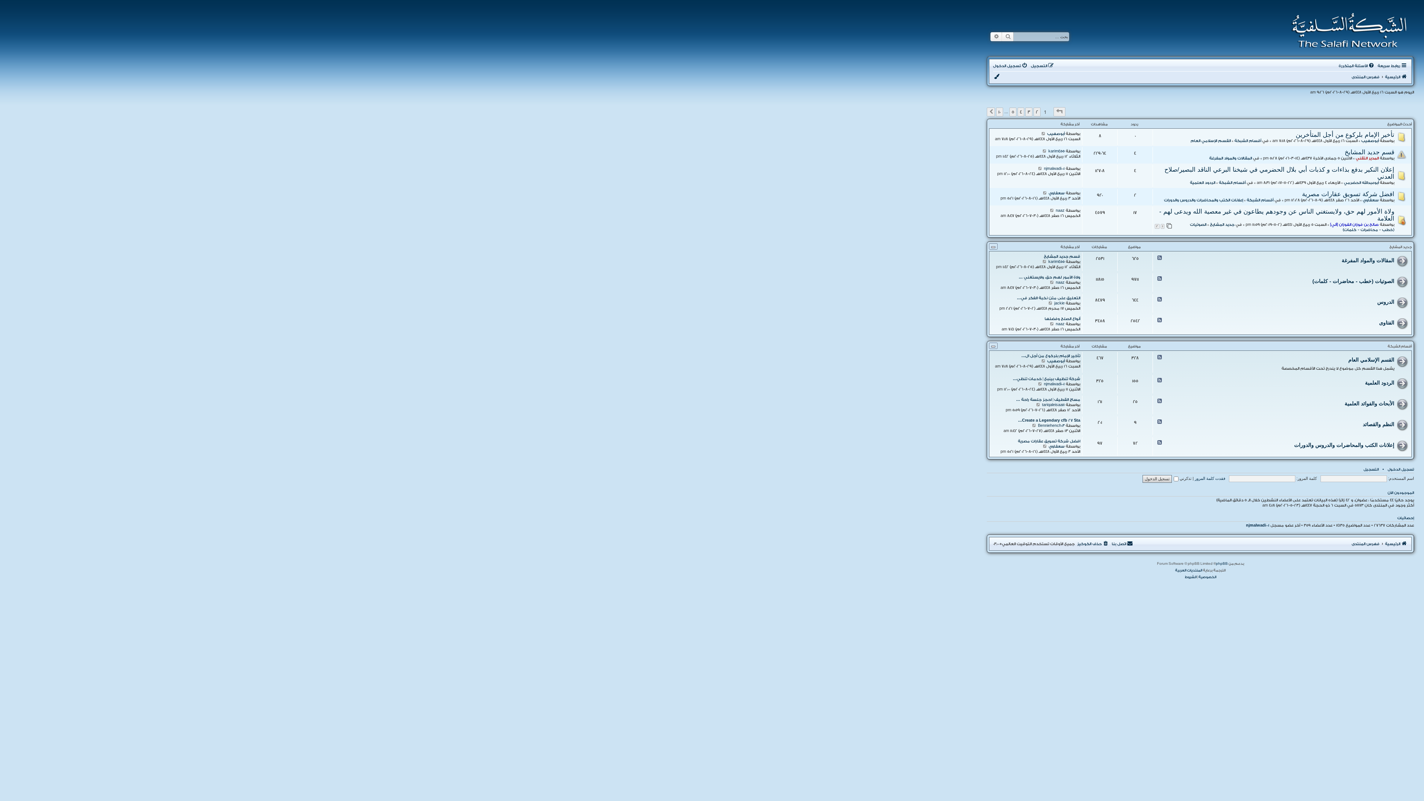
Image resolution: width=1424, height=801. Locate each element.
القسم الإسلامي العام (1211, 141)
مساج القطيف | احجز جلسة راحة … (1048, 400)
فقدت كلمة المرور (1210, 478)
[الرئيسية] (1346, 30)
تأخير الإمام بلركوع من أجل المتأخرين (1345, 134)
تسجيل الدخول (1401, 469)
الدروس (1385, 302)
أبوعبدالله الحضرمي (1361, 183)
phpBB (1222, 564)
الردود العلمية (1202, 183)
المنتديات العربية (1188, 570)
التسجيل (1371, 469)
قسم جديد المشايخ (1369, 152)
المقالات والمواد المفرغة (1230, 158)
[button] (1059, 111)
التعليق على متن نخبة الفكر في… (1048, 298)
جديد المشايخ (1222, 224)
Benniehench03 (1051, 425)
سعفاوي (1371, 200)
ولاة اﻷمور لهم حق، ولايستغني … (1049, 277)
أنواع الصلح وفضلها (1062, 319)
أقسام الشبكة (1248, 141)
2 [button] (1037, 112)
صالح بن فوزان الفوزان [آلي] (1354, 224)
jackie (1059, 303)
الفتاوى (1386, 323)
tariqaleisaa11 (1053, 405)
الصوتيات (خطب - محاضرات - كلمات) (1353, 281)
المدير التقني (1367, 158)
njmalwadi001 (1054, 169)
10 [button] (999, 112)
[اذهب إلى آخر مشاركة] (1043, 133)
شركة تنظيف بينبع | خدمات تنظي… (1046, 379)
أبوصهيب (1370, 141)
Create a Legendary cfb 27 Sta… (1049, 420)
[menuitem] (1357, 66)
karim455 (1056, 151)
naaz (1060, 210)
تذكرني (1185, 478)
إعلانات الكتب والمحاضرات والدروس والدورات (1203, 200)
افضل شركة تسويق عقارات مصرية (1348, 194)
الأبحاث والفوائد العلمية (1369, 403)
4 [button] (1021, 112)
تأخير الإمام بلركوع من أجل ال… (1050, 356)
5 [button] (1013, 112)
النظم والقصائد (1378, 424)
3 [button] (1029, 112)
